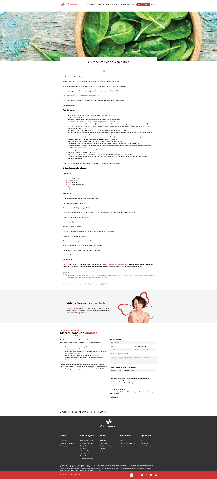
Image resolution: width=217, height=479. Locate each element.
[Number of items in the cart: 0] (155, 4)
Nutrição (73, 284)
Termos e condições (145, 392)
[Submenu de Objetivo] (103, 4)
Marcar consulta (143, 4)
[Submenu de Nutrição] (125, 4)
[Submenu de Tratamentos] (95, 4)
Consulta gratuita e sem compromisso (114, 264)
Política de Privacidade (127, 392)
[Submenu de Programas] (134, 4)
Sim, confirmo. (116, 386)
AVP (68, 260)
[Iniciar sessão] (151, 4)
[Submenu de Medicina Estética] (117, 4)
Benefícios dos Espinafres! (93, 284)
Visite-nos (66, 264)
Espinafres (105, 284)
